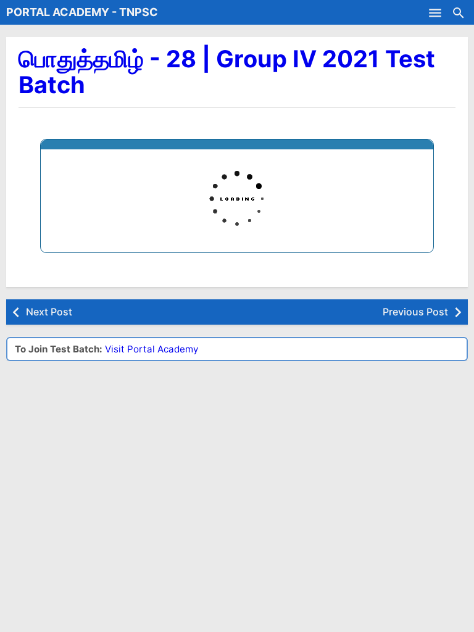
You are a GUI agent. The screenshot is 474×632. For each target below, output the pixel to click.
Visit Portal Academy (151, 349)
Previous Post (415, 312)
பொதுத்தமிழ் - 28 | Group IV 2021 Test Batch (227, 71)
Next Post (49, 312)
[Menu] (435, 12)
